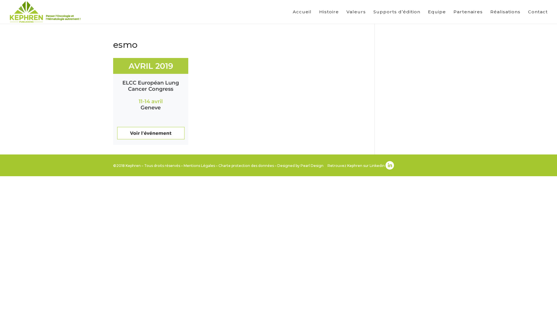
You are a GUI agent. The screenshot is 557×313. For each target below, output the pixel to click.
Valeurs (356, 12)
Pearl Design (312, 165)
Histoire (329, 12)
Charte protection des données (246, 165)
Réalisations (505, 12)
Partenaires (468, 12)
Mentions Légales (199, 165)
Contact (538, 12)
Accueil (302, 12)
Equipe (437, 12)
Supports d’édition (396, 12)
